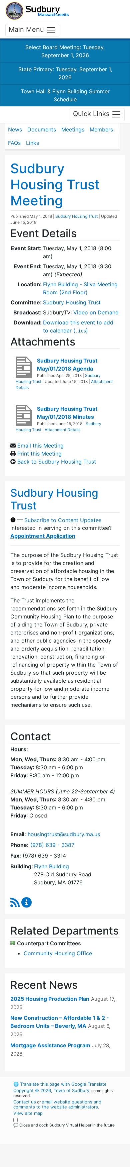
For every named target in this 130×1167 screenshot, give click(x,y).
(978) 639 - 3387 (52, 845)
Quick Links (92, 114)
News (15, 129)
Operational (54, 1163)
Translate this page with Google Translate (60, 1084)
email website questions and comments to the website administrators (57, 1104)
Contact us (24, 1101)
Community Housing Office (58, 953)
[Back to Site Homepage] (37, 11)
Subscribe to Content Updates (62, 519)
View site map (28, 1113)
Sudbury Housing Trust (76, 216)
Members (101, 129)
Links (32, 142)
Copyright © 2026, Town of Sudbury (51, 1090)
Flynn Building (51, 866)
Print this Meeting (39, 453)
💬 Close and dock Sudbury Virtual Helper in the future (64, 1125)
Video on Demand (96, 312)
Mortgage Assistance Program (50, 1045)
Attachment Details (62, 429)
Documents (41, 129)
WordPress (43, 1131)
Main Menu (27, 29)
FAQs (14, 142)
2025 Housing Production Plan (49, 998)
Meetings (72, 129)
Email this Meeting (40, 445)
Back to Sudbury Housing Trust (56, 461)
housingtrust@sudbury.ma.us (64, 834)
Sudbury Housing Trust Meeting (55, 184)
